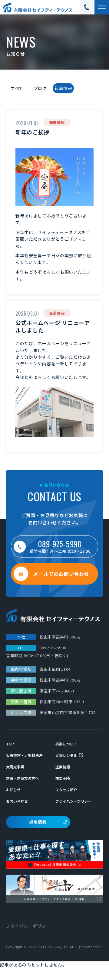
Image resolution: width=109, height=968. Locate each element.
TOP (10, 743)
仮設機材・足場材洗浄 (24, 755)
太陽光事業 (15, 766)
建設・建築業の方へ (22, 778)
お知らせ (13, 789)
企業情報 (62, 766)
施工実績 (62, 778)
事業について (66, 743)
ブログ (40, 88)
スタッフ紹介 (66, 789)
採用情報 (38, 822)
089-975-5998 (52, 648)
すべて (17, 88)
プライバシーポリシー (73, 801)
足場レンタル (66, 755)
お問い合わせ (17, 801)
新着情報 (63, 88)
